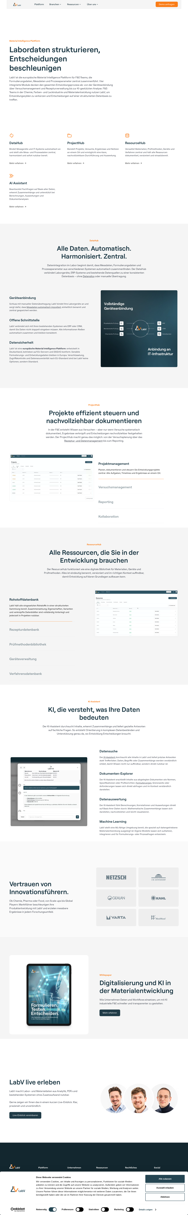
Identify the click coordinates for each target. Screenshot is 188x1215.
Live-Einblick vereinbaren (25, 1121)
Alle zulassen (165, 1179)
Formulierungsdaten (20, 81)
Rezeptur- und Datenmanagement (83, 440)
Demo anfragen (167, 4)
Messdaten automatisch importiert (44, 307)
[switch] (80, 1209)
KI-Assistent (109, 763)
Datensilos (88, 276)
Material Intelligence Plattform (54, 77)
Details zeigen (145, 1209)
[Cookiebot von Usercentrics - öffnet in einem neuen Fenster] (18, 1210)
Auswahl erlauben (165, 1188)
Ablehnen (165, 1197)
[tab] (131, 463)
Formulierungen (144, 788)
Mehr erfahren (110, 1018)
